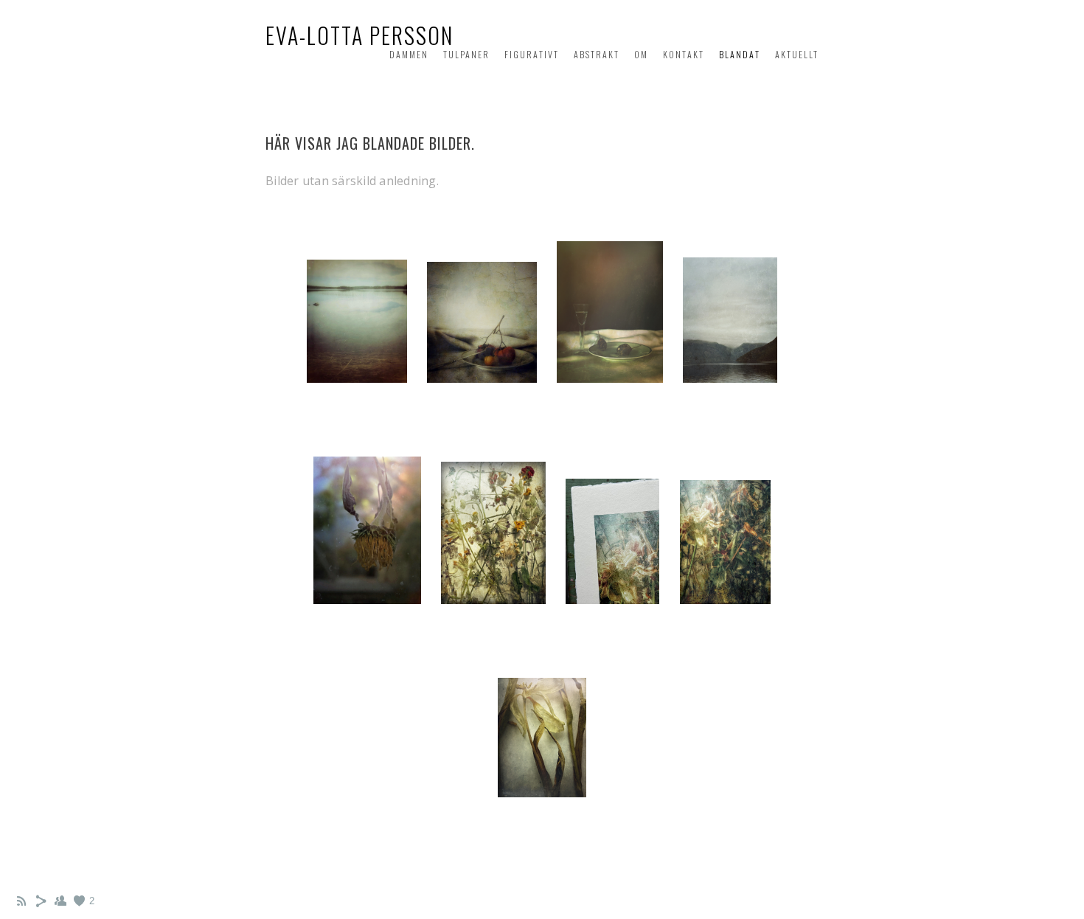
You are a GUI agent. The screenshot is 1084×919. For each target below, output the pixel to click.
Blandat (739, 54)
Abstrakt (596, 54)
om (641, 54)
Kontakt (683, 54)
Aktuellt (797, 54)
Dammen (408, 54)
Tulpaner (466, 54)
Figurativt (531, 54)
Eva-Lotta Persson (359, 35)
